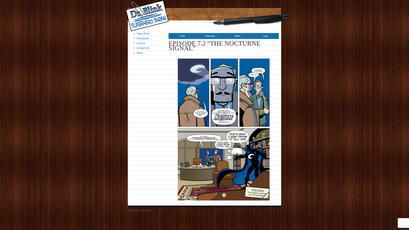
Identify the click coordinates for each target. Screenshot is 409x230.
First (182, 36)
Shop (140, 52)
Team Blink (143, 33)
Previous (210, 36)
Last (265, 36)
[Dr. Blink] (147, 16)
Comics (141, 43)
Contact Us (143, 48)
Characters (143, 38)
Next (237, 36)
